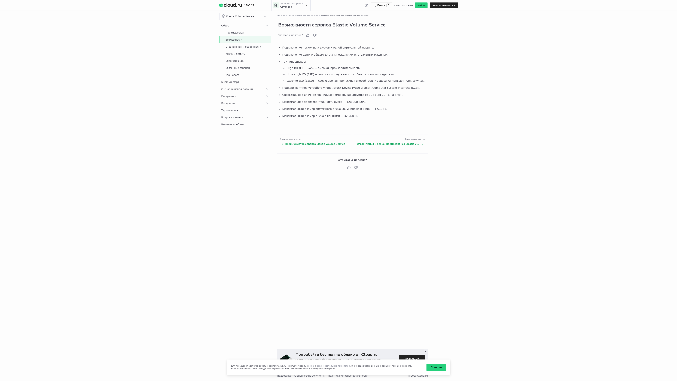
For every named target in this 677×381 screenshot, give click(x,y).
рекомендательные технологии (333, 365)
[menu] (245, 75)
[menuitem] (245, 50)
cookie (310, 365)
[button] (421, 5)
